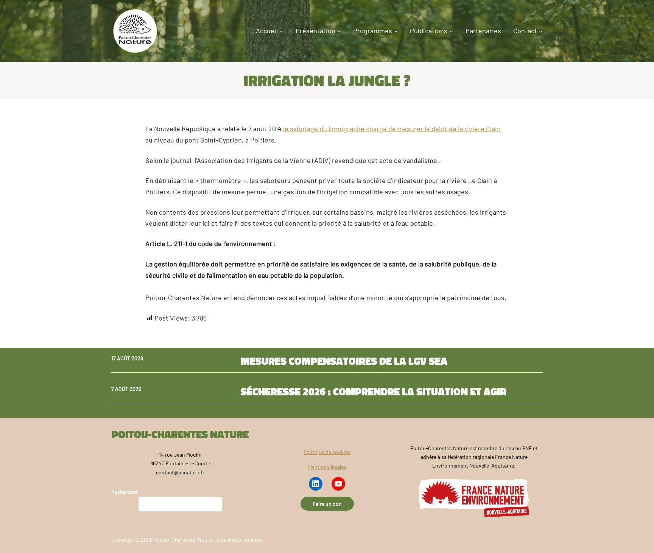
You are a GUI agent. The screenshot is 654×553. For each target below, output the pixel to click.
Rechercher (124, 491)
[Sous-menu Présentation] (339, 31)
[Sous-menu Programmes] (396, 31)
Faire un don (327, 503)
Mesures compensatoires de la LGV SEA (344, 361)
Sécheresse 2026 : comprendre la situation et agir (373, 391)
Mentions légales (327, 466)
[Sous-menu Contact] (541, 31)
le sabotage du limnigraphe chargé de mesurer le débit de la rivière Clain (392, 128)
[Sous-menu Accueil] (281, 31)
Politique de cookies (327, 452)
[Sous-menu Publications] (451, 31)
